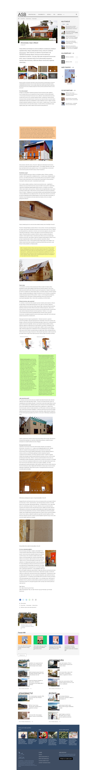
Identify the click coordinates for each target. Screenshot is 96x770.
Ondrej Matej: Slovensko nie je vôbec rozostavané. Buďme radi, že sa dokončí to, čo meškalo (22, 741)
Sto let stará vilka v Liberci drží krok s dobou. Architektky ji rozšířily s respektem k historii (65, 673)
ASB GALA (60, 14)
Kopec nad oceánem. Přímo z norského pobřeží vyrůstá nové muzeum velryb (65, 664)
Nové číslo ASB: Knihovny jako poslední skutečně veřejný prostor (24, 647)
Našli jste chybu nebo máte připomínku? (28, 607)
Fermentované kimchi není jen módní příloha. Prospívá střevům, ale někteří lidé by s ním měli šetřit (43, 741)
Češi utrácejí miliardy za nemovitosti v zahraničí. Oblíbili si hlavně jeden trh (66, 697)
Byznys (49, 14)
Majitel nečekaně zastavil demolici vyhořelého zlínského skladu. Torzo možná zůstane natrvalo (36, 673)
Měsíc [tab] (68, 24)
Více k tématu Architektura (55, 688)
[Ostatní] (63, 14)
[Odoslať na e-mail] (33, 600)
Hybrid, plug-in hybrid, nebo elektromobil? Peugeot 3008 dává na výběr (66, 706)
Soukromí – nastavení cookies (44, 762)
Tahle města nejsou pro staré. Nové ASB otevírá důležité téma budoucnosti (40, 647)
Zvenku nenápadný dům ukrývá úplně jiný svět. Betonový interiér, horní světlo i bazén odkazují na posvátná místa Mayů (52, 742)
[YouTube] (29, 600)
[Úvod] (22, 14)
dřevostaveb (22, 52)
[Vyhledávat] (76, 14)
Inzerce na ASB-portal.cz (44, 756)
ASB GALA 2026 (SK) (70, 56)
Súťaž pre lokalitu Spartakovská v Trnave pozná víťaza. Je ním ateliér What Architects (32, 741)
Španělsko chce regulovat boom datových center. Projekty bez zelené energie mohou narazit (36, 664)
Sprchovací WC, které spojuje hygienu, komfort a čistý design (72, 99)
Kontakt (40, 754)
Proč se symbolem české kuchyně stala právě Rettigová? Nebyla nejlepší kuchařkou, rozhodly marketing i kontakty (73, 742)
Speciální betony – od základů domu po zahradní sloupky (71, 104)
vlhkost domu (35, 605)
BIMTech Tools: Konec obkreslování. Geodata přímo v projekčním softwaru (35, 706)
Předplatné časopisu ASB (44, 758)
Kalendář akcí (66, 53)
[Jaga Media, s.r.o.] (21, 755)
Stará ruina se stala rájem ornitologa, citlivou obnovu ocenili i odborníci (71, 42)
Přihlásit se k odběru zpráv (66, 758)
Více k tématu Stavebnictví (25, 721)
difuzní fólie (23, 605)
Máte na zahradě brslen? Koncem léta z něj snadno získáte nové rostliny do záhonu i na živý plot (63, 741)
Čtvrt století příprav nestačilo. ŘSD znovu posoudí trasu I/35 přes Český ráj (36, 697)
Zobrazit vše (22, 655)
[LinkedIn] (26, 600)
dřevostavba (28, 605)
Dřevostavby (23, 603)
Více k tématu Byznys (53, 721)
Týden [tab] (63, 24)
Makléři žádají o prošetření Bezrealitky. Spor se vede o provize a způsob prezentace (65, 715)
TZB (54, 14)
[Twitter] (23, 600)
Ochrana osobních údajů (44, 760)
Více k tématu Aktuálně (24, 688)
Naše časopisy (66, 67)
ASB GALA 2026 (69, 61)
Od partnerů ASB (66, 90)
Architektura (32, 14)
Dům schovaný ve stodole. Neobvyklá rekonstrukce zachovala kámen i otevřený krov (71, 27)
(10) (53, 39)
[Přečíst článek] (24, 639)
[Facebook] (20, 600)
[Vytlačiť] (36, 600)
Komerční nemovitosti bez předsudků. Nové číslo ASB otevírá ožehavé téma (55, 647)
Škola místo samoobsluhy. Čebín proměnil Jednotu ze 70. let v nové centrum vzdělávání (66, 682)
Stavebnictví (41, 14)
